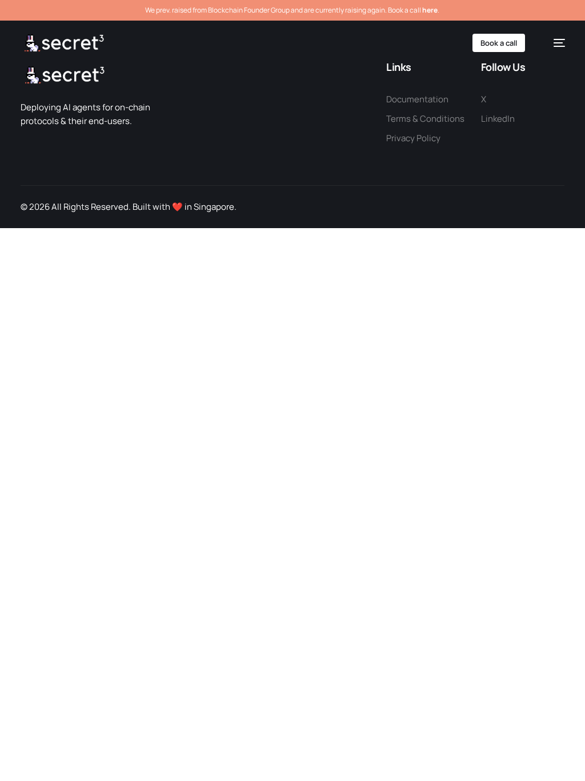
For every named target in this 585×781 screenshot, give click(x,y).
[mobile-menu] (553, 43)
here (430, 10)
